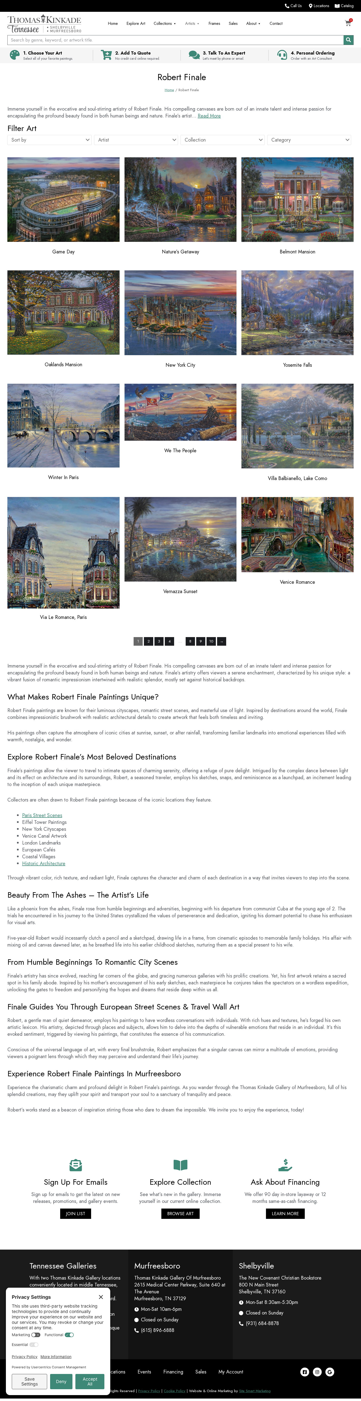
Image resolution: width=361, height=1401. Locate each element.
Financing (173, 1371)
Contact (276, 23)
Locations (115, 1371)
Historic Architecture (43, 863)
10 (211, 641)
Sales (233, 23)
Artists (190, 23)
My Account (231, 1371)
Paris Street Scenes (42, 815)
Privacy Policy (149, 1391)
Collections (163, 23)
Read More (209, 115)
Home (113, 23)
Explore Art (135, 23)
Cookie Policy (174, 1391)
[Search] (348, 40)
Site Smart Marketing (255, 1391)
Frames (214, 23)
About (251, 23)
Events (144, 1371)
